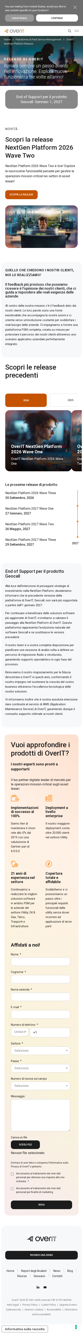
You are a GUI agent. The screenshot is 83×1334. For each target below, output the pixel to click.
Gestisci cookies (34, 1309)
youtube (45, 1287)
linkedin (37, 1287)
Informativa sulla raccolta (25, 1329)
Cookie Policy (48, 1304)
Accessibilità (54, 1309)
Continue (57, 18)
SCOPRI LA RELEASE (21, 194)
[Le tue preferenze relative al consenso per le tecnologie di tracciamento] (76, 1327)
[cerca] (69, 31)
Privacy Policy (30, 1304)
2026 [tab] (26, 400)
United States (19, 18)
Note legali (13, 1304)
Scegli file (25, 1144)
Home (7, 39)
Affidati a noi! (25, 945)
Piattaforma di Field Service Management (38, 39)
